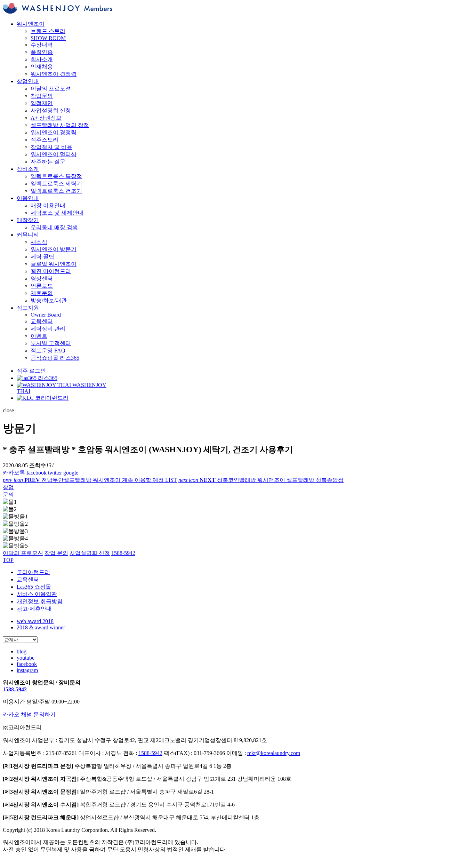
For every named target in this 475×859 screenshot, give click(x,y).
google (70, 473)
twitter (55, 473)
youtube (25, 658)
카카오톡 (14, 473)
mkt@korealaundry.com (273, 753)
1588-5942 (15, 689)
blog (21, 651)
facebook (36, 473)
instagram (27, 670)
